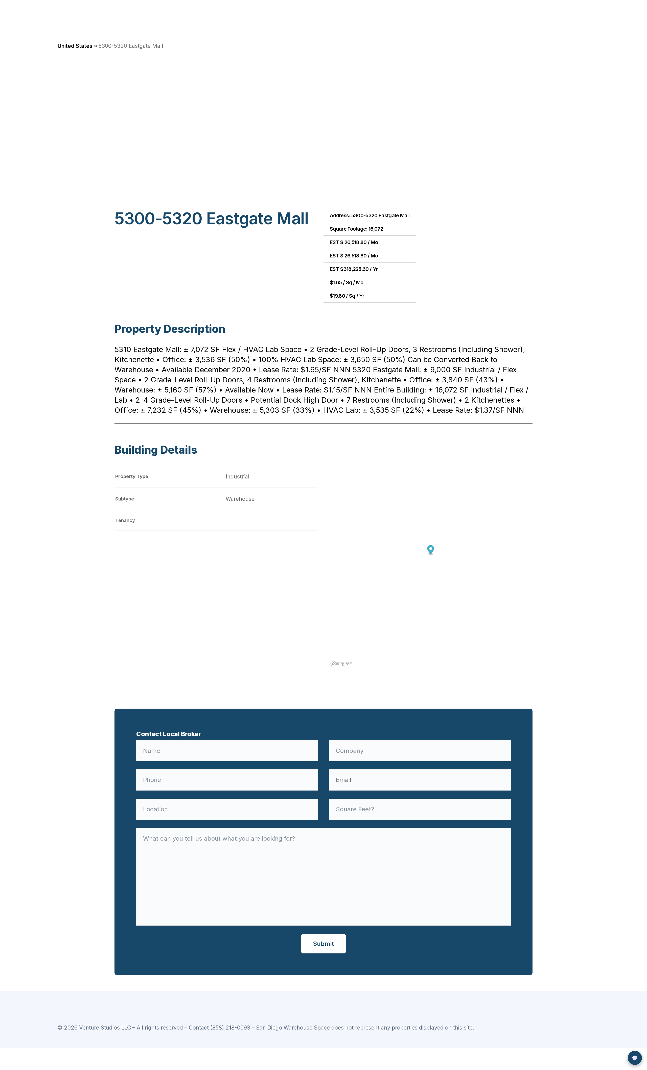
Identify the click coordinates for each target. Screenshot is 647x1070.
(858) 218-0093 (230, 1027)
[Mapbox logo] (341, 664)
